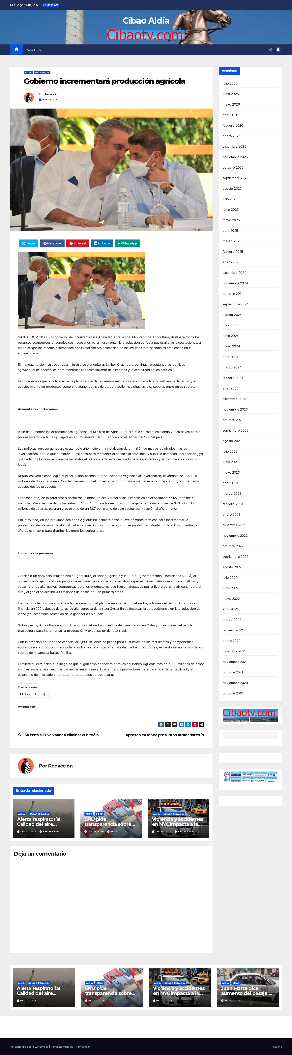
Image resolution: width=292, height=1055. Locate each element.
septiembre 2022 (235, 557)
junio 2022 (231, 588)
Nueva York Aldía (39, 814)
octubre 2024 (233, 294)
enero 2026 (232, 136)
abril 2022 (230, 609)
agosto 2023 (232, 441)
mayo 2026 (231, 104)
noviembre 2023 (235, 409)
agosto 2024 (232, 315)
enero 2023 (231, 514)
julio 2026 (230, 83)
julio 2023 (230, 451)
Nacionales (42, 72)
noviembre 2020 (235, 683)
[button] (271, 50)
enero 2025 (231, 262)
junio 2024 (231, 336)
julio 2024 (230, 325)
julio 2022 (230, 578)
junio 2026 (231, 94)
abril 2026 (230, 115)
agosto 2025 (232, 188)
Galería (34, 49)
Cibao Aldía (146, 20)
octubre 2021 (233, 672)
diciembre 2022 (234, 525)
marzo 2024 (232, 367)
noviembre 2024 (235, 283)
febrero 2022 (233, 630)
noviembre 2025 (235, 157)
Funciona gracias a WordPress (29, 1046)
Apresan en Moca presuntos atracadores (163, 735)
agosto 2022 (232, 567)
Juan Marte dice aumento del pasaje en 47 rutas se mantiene (248, 993)
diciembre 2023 (234, 399)
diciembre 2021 (234, 651)
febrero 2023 (233, 504)
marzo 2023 (232, 493)
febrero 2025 (233, 252)
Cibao (99, 814)
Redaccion (51, 94)
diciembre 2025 (234, 146)
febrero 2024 (233, 378)
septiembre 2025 (235, 178)
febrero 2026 (233, 125)
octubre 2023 (233, 420)
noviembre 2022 (235, 536)
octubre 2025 (233, 167)
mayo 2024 (231, 346)
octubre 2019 (233, 693)
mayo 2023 (231, 472)
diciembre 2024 (235, 273)
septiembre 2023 (235, 430)
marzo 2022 (232, 620)
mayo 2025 (231, 220)
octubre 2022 (233, 546)
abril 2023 (230, 483)
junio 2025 (231, 210)
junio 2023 (231, 462)
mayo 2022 (231, 599)
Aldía (28, 72)
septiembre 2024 (236, 304)
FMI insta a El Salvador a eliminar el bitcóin (60, 735)
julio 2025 (230, 199)
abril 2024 (230, 357)
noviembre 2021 (235, 662)
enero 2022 (231, 641)
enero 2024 (232, 388)
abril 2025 (230, 231)
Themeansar (82, 1046)
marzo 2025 (232, 241)
